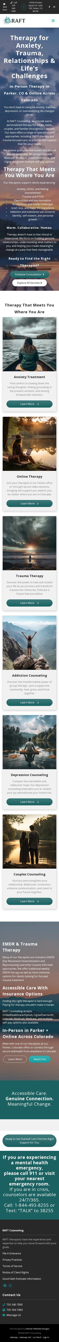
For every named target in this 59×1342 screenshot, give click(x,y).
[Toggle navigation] (53, 21)
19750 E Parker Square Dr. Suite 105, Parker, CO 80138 (35, 7)
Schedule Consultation (29, 274)
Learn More (28, 404)
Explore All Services (28, 283)
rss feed (37, 1337)
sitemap (13, 1337)
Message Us (13, 1315)
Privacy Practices (12, 1259)
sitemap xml (25, 1337)
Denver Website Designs (37, 1328)
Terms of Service (12, 1266)
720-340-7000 (14, 1304)
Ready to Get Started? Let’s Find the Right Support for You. (29, 1140)
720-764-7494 (14, 1310)
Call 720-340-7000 (14, 7)
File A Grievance (12, 1253)
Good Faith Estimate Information (22, 1278)
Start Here (5, 8)
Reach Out (40, 1059)
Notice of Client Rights (16, 1272)
